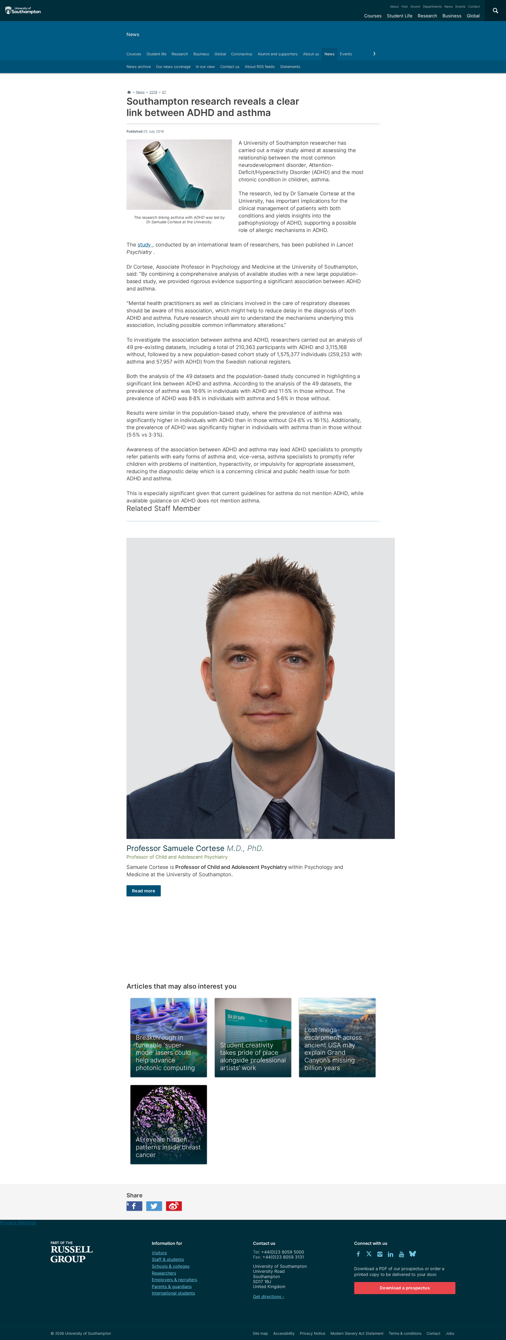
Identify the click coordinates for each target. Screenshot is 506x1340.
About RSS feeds (260, 66)
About (394, 6)
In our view (205, 66)
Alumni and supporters (278, 54)
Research (427, 15)
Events (460, 6)
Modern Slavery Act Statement (356, 1333)
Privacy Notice (312, 1333)
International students (173, 1293)
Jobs (450, 1333)
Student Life (399, 15)
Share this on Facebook (127, 1204)
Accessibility (284, 1333)
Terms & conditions (405, 1333)
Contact (474, 6)
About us (311, 54)
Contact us (230, 66)
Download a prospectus (405, 1287)
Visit (404, 6)
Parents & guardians (172, 1286)
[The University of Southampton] (23, 10)
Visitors (159, 1252)
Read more (143, 890)
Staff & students (168, 1259)
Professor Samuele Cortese (195, 848)
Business (451, 15)
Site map (260, 1333)
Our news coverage (173, 66)
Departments (432, 6)
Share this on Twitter (154, 1206)
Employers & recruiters (174, 1279)
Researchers (164, 1273)
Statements (290, 66)
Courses (373, 15)
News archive (138, 66)
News (448, 6)
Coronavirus (241, 54)
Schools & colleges (170, 1266)
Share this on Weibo (174, 1206)
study (145, 244)
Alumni (415, 6)
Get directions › (268, 1296)
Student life (156, 54)
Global (473, 15)
